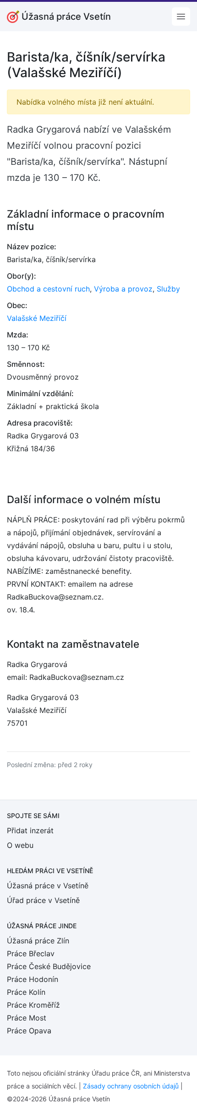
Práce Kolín (26, 992)
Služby (168, 288)
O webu (20, 845)
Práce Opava (29, 1030)
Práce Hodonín (32, 979)
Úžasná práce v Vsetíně (47, 885)
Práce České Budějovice (49, 966)
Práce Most (26, 1017)
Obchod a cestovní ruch (48, 288)
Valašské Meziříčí (36, 318)
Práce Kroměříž (33, 1004)
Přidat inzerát (30, 830)
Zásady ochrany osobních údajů (131, 1086)
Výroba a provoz (123, 288)
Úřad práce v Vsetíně (43, 900)
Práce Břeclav (31, 953)
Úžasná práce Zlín (38, 940)
